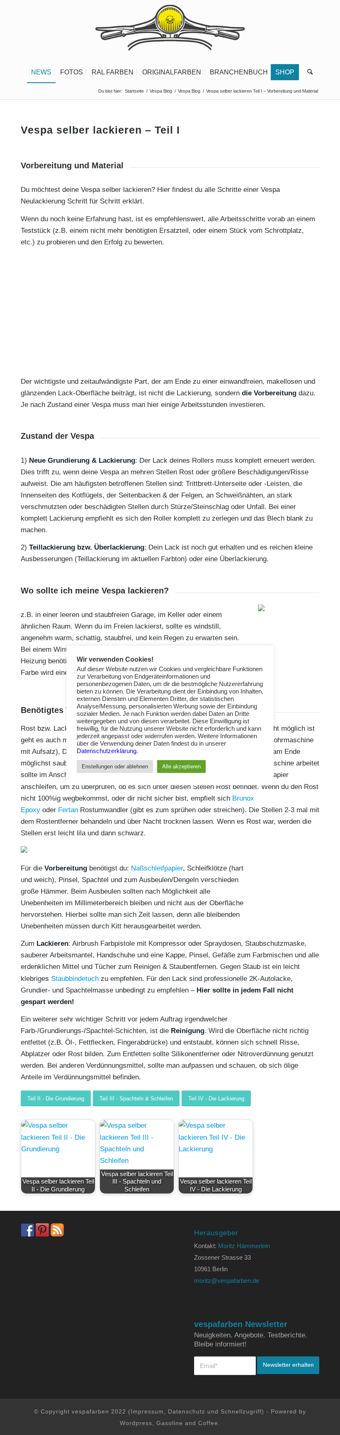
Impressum (147, 1411)
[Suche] (308, 72)
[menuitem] (41, 72)
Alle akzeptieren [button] (181, 766)
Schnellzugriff (241, 1411)
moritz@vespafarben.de (226, 1280)
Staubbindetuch (75, 979)
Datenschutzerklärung (106, 751)
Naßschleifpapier (157, 868)
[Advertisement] (170, 312)
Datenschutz (186, 1411)
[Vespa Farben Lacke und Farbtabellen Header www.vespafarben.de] (170, 31)
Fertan (68, 810)
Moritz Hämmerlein (244, 1245)
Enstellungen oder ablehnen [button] (115, 766)
